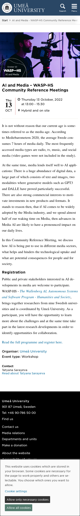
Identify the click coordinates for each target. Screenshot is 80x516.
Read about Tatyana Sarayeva (23, 373)
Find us (7, 419)
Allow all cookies (19, 507)
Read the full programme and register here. (32, 342)
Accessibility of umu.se (19, 459)
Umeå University (33, 351)
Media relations (13, 433)
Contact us (10, 426)
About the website (16, 453)
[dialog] (40, 487)
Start (5, 20)
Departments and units (19, 439)
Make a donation (14, 445)
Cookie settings (16, 491)
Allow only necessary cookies (28, 499)
